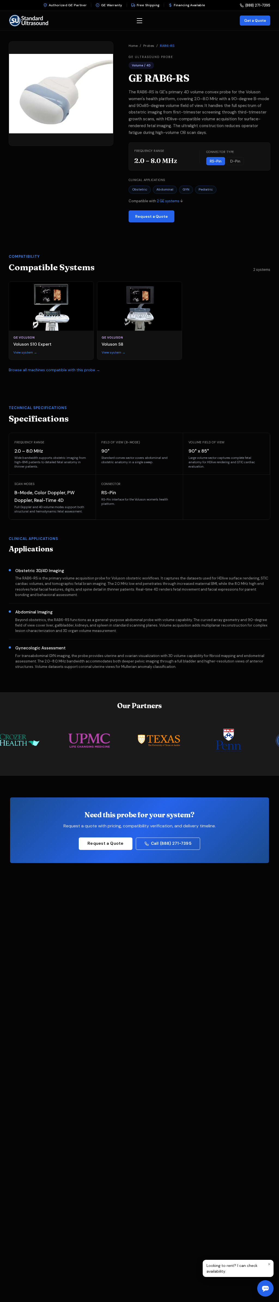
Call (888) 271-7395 (171, 843)
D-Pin (235, 161)
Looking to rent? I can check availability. (232, 1268)
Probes (148, 46)
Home (133, 46)
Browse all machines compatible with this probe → (54, 369)
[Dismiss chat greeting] (269, 1264)
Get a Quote (255, 20)
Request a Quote (151, 216)
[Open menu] (139, 21)
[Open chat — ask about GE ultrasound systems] (265, 1288)
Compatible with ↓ (156, 201)
